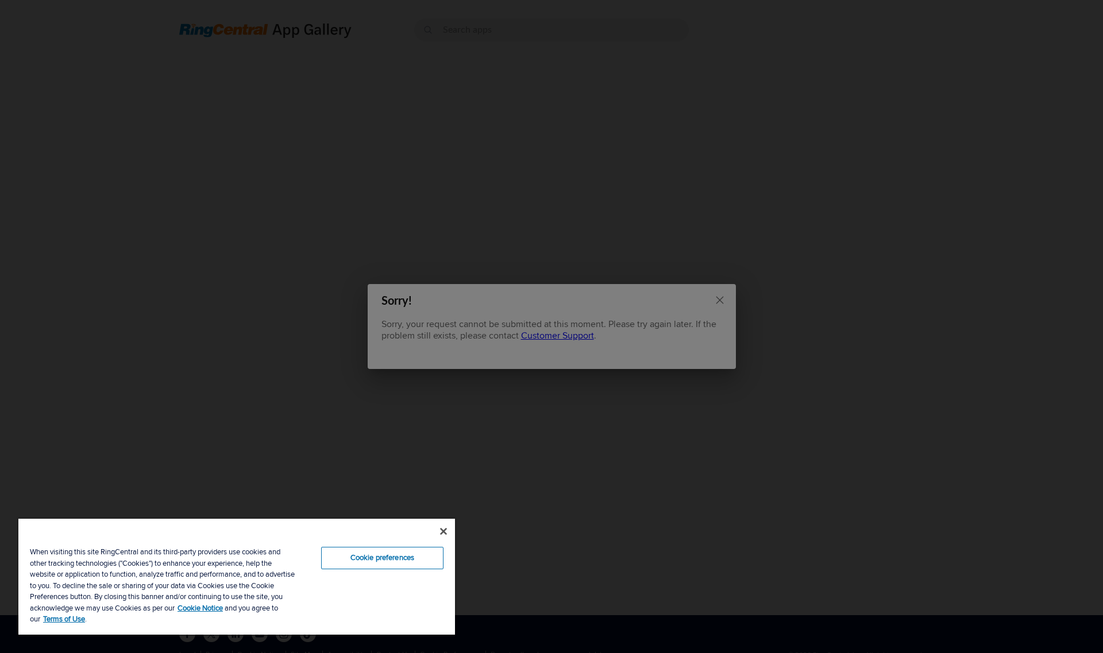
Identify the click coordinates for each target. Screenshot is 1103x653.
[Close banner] (443, 531)
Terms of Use (64, 619)
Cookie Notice (200, 608)
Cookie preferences (382, 557)
